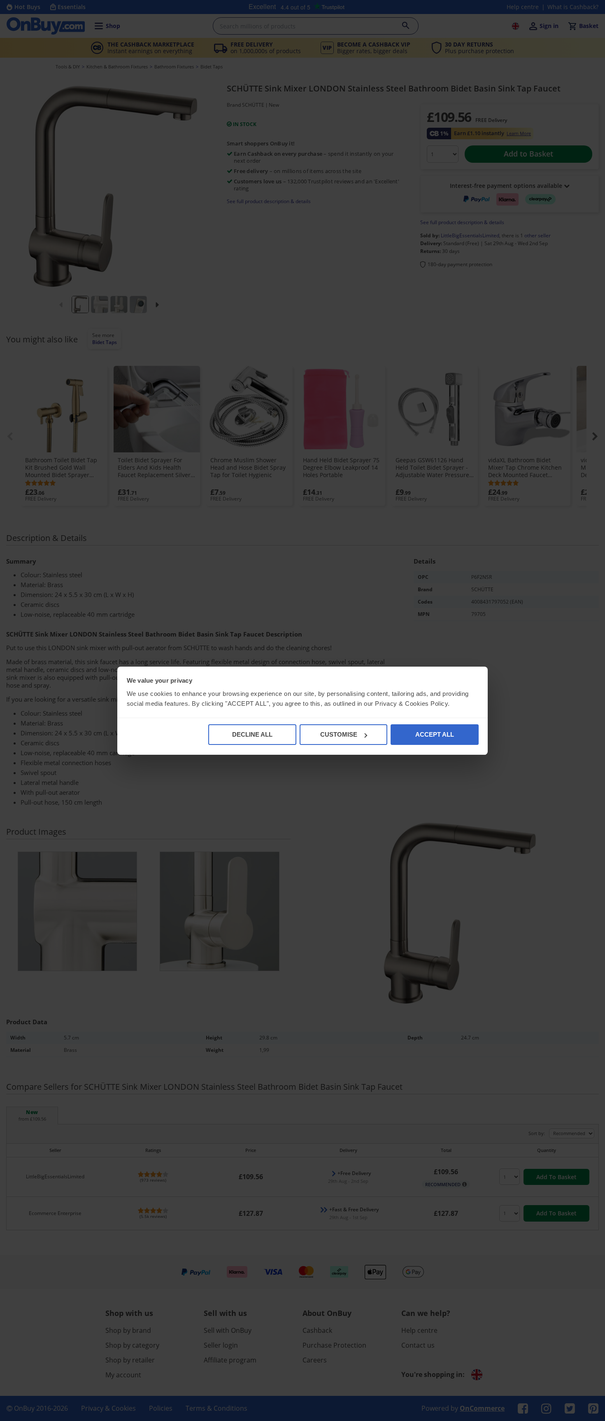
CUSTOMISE (338, 734)
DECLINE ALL (252, 734)
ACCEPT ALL (434, 734)
